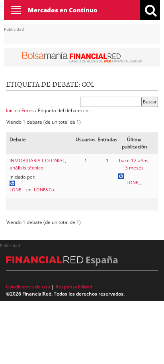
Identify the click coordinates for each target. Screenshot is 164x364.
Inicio (12, 110)
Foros (27, 110)
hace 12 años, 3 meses (134, 164)
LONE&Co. (44, 190)
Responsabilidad (73, 286)
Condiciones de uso (28, 286)
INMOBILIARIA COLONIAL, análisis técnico (38, 164)
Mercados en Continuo (63, 10)
